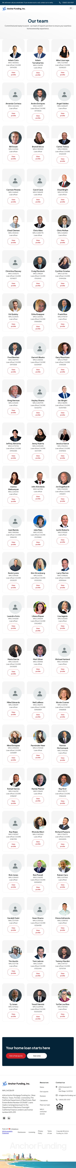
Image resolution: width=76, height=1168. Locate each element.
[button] (71, 8)
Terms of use (49, 1132)
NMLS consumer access (43, 1111)
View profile (13, 74)
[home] (13, 9)
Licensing (32, 1132)
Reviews (43, 1096)
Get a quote (44, 1092)
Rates (42, 1087)
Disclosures (22, 1132)
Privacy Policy (40, 1132)
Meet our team (45, 1105)
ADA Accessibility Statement (7, 1132)
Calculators (44, 1100)
